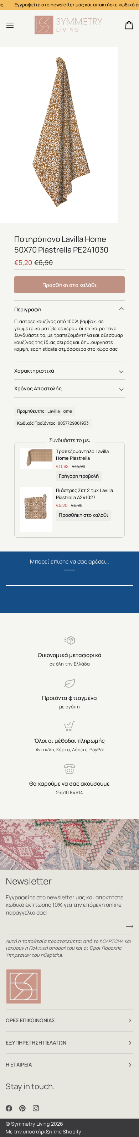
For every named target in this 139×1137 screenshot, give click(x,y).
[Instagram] (36, 1108)
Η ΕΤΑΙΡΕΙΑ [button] (19, 1064)
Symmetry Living (30, 1123)
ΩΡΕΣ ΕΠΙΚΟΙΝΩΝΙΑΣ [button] (30, 1020)
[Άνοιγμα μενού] (16, 25)
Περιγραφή (27, 309)
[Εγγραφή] (127, 926)
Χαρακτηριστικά (34, 370)
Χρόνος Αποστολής (38, 388)
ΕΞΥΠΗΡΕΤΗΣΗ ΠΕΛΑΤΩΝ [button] (36, 1042)
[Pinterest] (22, 1108)
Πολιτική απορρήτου (51, 948)
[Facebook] (9, 1108)
